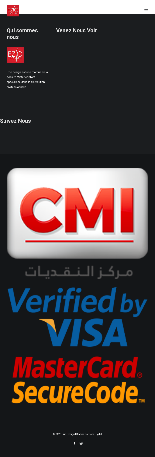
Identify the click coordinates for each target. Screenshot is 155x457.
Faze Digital (95, 434)
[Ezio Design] (13, 10)
